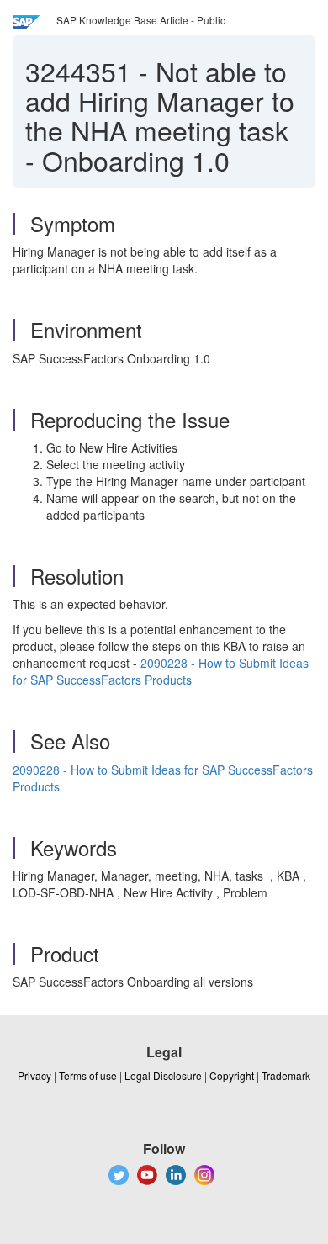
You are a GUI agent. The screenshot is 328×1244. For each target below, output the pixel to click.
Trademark (286, 1075)
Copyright (231, 1075)
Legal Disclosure (163, 1075)
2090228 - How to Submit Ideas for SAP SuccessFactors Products (161, 671)
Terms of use (88, 1075)
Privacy (34, 1075)
